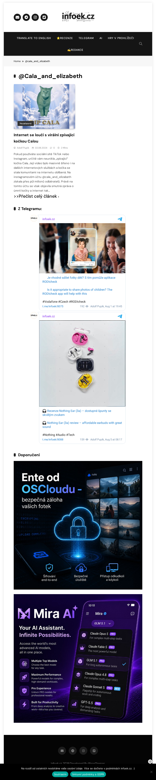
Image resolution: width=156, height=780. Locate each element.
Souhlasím (60, 774)
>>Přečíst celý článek (35, 196)
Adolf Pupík (23, 147)
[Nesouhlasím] (151, 772)
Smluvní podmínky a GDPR (88, 774)
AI (100, 38)
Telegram (86, 38)
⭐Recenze (65, 38)
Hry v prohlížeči (121, 38)
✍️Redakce (75, 50)
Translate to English (34, 38)
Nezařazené (26, 123)
